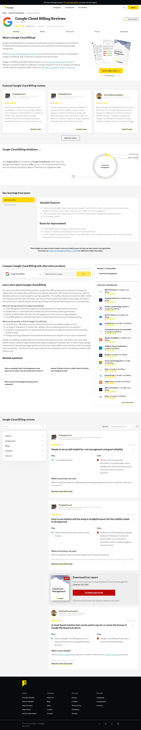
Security (75, 713)
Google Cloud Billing (66, 654)
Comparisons (101, 701)
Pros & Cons (70, 31)
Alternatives (124, 31)
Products (100, 705)
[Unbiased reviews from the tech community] (9, 7)
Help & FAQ (26, 709)
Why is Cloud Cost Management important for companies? (21, 383)
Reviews (42, 31)
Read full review (36, 129)
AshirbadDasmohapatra (68, 611)
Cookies (75, 701)
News (49, 705)
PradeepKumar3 (65, 435)
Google (23, 22)
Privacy (74, 697)
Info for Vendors (28, 701)
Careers (50, 709)
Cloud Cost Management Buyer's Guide (25, 54)
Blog (48, 701)
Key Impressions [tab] (10, 200)
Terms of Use (76, 705)
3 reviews (41, 26)
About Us (50, 697)
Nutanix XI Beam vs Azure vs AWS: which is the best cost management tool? (70, 369)
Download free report (85, 577)
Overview (16, 31)
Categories (100, 697)
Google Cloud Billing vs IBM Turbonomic (58, 67)
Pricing (97, 31)
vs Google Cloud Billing (117, 291)
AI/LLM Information (29, 713)
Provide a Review (28, 697)
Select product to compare (53, 274)
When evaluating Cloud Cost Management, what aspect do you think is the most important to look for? (24, 369)
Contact (50, 713)
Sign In (133, 7)
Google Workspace (112, 654)
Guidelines (75, 709)
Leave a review (132, 19)
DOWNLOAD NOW (94, 592)
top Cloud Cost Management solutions (58, 62)
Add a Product (27, 705)
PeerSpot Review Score (118, 426)
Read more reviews (70, 138)
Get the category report (109, 71)
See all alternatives (128, 402)
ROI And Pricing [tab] (10, 205)
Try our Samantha (71, 2)
